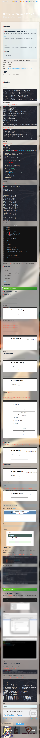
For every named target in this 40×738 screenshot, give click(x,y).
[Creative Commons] (16, 715)
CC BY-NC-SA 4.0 (19, 715)
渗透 (6, 718)
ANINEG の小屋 (5, 1)
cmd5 (14, 508)
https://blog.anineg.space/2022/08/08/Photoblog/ (12, 712)
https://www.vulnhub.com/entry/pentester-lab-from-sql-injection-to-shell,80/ (21, 68)
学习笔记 (21, 16)
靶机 (3, 718)
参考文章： (6, 706)
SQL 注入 (10, 718)
